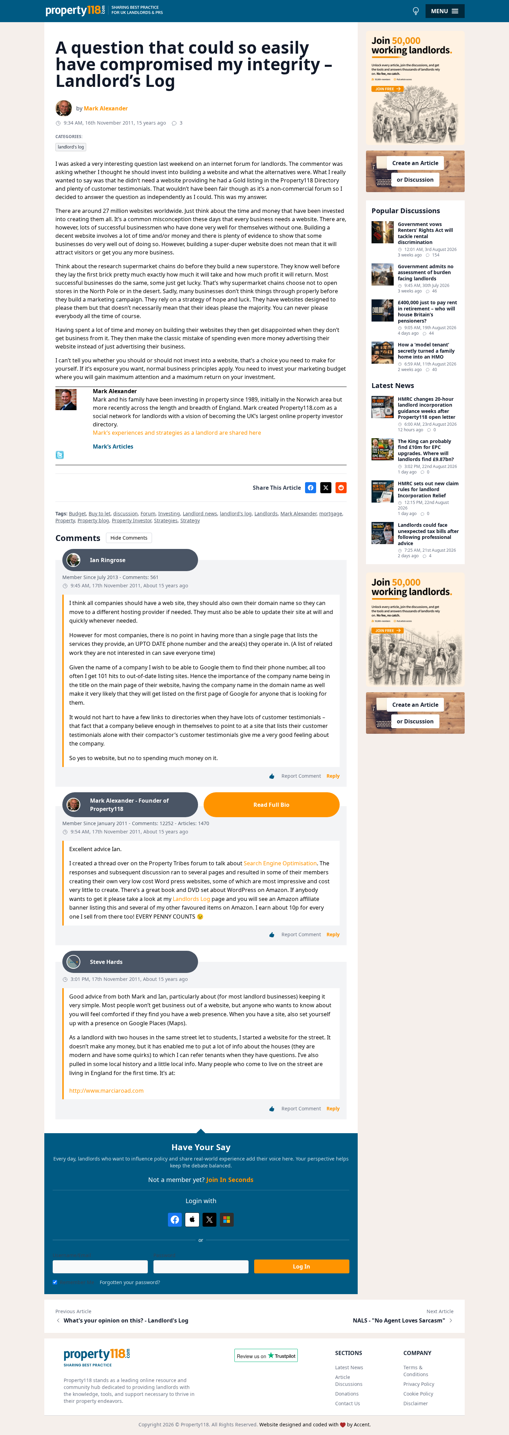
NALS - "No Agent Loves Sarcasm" (399, 1320)
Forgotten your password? (130, 1282)
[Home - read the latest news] (226, 11)
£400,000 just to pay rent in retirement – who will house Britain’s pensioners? (427, 311)
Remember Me (77, 1282)
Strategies (166, 520)
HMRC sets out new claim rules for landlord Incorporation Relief (428, 489)
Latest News (349, 1367)
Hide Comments (129, 537)
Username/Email (72, 1255)
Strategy (190, 520)
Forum (148, 513)
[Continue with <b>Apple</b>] (192, 1220)
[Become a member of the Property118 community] (415, 88)
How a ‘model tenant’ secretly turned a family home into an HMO (426, 351)
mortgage (330, 513)
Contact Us (347, 1403)
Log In (301, 1266)
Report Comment (301, 776)
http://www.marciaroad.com (106, 1090)
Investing (169, 513)
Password (164, 1255)
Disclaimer (415, 1403)
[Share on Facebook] (310, 487)
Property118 (195, 1424)
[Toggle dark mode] (416, 11)
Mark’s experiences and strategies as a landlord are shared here (177, 432)
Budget (77, 513)
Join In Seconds (229, 1179)
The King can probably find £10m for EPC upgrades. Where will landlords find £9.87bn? (426, 450)
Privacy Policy (418, 1384)
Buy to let (99, 513)
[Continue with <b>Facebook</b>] (175, 1220)
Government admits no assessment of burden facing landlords (426, 272)
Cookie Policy (418, 1393)
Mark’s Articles (113, 446)
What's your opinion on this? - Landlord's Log (126, 1320)
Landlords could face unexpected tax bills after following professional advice (428, 534)
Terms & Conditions (415, 1371)
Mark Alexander (106, 108)
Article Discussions (349, 1380)
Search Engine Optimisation (280, 863)
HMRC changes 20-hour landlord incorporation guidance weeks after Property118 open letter (426, 408)
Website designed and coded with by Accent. (315, 1424)
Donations (347, 1393)
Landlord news (200, 513)
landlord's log (71, 147)
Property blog (93, 520)
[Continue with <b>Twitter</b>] (209, 1220)
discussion (125, 513)
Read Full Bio (271, 805)
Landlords (266, 513)
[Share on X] (325, 487)
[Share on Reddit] (341, 487)
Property (65, 520)
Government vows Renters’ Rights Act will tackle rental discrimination (425, 233)
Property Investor (131, 520)
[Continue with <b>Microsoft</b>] (227, 1220)
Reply (333, 776)
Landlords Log (192, 899)
